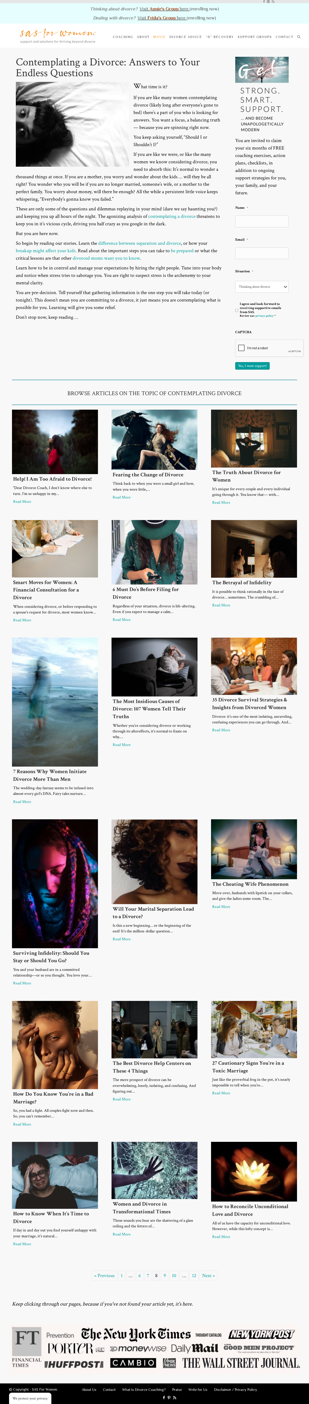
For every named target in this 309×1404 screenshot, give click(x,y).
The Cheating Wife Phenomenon (250, 884)
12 (194, 1275)
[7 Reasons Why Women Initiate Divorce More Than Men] (55, 701)
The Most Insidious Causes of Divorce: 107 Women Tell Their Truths (149, 709)
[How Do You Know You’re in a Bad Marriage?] (55, 1044)
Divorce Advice (185, 37)
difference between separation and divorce (139, 243)
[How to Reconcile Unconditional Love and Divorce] (254, 1171)
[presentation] (269, 348)
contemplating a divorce (171, 216)
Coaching (123, 37)
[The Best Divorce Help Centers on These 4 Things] (154, 1029)
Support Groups (255, 37)
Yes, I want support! (252, 365)
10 (174, 1275)
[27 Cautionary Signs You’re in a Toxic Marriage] (254, 1029)
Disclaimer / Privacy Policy (235, 1390)
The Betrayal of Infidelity (242, 582)
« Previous (104, 1275)
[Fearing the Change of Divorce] (154, 439)
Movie (159, 37)
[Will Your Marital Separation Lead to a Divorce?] (154, 861)
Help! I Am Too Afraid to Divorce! (52, 478)
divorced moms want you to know (106, 258)
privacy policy (264, 316)
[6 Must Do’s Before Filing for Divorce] (154, 552)
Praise (177, 1390)
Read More (22, 501)
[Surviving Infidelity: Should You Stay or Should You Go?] (55, 883)
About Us (89, 1390)
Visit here (165, 8)
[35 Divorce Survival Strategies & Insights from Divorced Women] (254, 666)
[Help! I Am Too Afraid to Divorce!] (55, 441)
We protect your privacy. (30, 1398)
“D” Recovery (220, 37)
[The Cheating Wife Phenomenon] (254, 849)
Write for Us (197, 1390)
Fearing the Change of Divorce (148, 474)
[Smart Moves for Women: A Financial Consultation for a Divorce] (55, 548)
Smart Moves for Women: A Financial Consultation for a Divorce (46, 590)
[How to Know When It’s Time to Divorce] (55, 1175)
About (143, 37)
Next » (208, 1275)
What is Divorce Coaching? (144, 1390)
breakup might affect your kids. (46, 250)
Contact (284, 37)
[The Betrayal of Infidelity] (254, 548)
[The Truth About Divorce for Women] (254, 438)
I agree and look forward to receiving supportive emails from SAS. (260, 310)
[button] (299, 37)
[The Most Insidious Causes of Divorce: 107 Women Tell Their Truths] (154, 666)
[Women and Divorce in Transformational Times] (154, 1170)
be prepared (182, 250)
